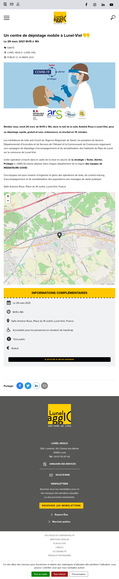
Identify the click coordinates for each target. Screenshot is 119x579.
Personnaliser (79, 574)
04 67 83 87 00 (62, 456)
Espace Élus (61, 514)
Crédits (60, 547)
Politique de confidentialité (59, 535)
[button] (59, 235)
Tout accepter (40, 574)
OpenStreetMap (110, 283)
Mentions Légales (59, 539)
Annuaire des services (62, 464)
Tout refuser (60, 574)
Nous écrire (62, 475)
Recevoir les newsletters (61, 505)
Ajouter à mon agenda (59, 359)
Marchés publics (61, 521)
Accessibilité (59, 551)
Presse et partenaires (59, 555)
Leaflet (102, 283)
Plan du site (59, 543)
